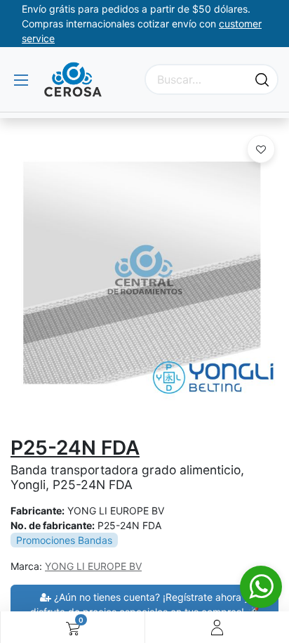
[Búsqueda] (262, 79)
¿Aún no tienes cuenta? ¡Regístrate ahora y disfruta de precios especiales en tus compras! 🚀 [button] (144, 604)
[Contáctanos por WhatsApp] (261, 587)
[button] (261, 149)
